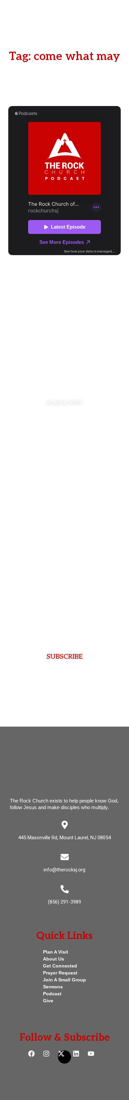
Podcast (52, 993)
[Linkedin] (79, 1057)
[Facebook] (34, 1057)
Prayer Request (60, 972)
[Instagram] (49, 1057)
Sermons (53, 986)
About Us (53, 959)
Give (48, 1000)
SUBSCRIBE (65, 657)
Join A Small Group (64, 979)
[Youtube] (94, 1057)
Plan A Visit (55, 952)
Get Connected (60, 965)
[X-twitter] (64, 1057)
